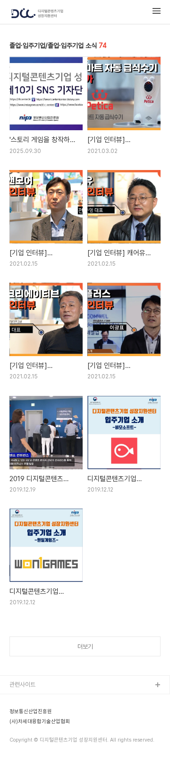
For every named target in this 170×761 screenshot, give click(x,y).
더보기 (85, 646)
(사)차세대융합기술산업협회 (39, 722)
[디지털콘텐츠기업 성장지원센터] (37, 14)
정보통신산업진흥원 (30, 712)
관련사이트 (22, 684)
